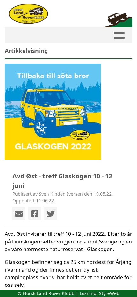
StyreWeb (109, 293)
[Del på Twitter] (50, 213)
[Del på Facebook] (34, 213)
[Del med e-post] (18, 213)
